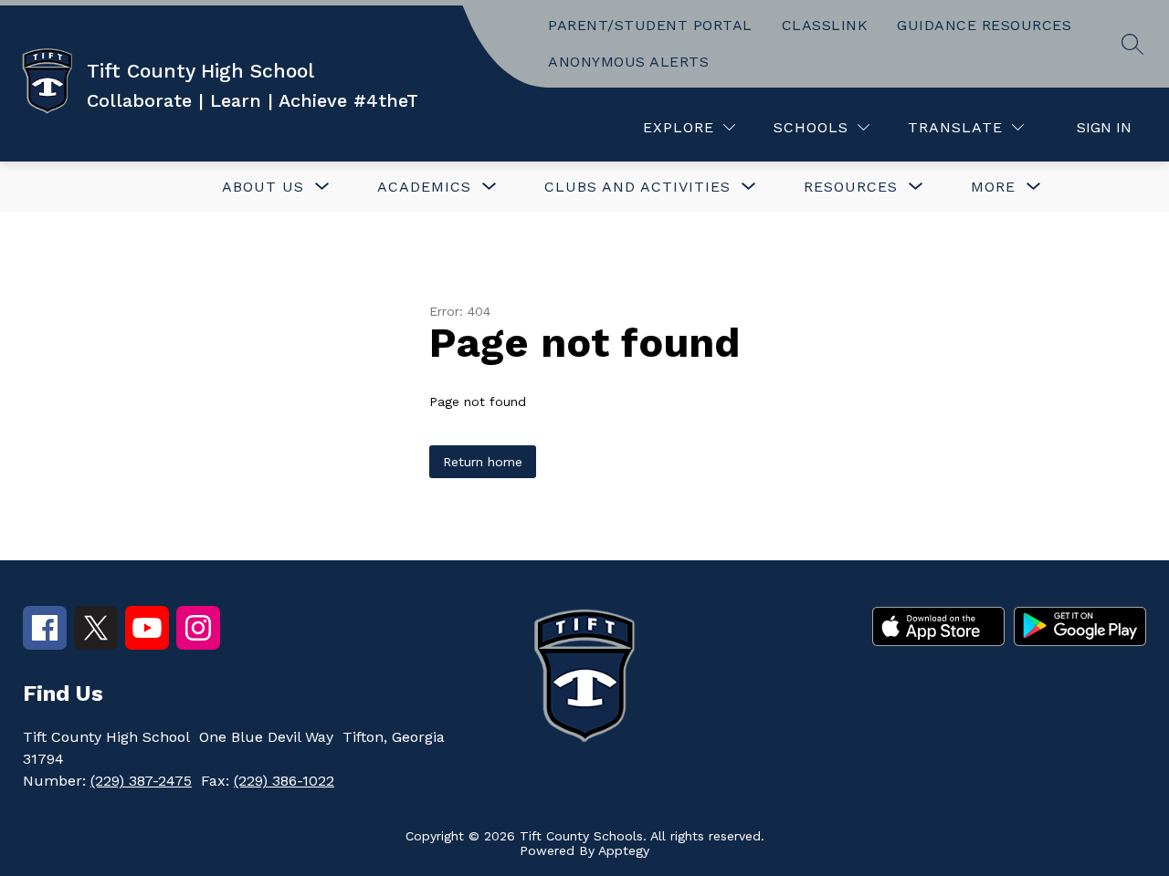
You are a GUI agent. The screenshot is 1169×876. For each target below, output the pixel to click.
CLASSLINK (825, 25)
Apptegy (623, 850)
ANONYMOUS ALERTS (628, 61)
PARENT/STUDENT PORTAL (650, 25)
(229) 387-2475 (141, 780)
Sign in (1104, 127)
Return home (482, 461)
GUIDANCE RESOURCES (984, 25)
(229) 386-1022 (284, 780)
